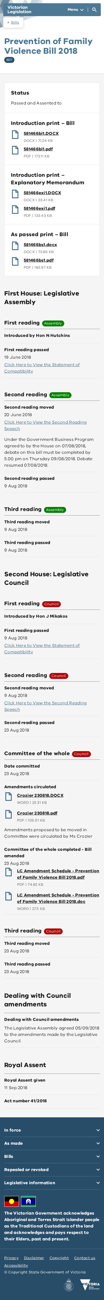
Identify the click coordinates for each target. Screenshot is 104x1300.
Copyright (59, 1258)
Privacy (11, 1258)
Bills (15, 22)
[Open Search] (94, 9)
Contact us (84, 1258)
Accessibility (16, 1265)
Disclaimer (34, 1258)
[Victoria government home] (90, 1285)
